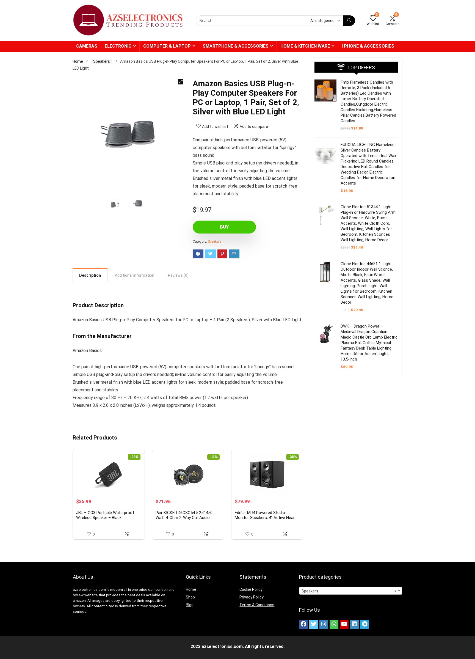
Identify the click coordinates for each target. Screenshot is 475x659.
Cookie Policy (251, 589)
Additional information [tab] (134, 275)
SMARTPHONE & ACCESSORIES (236, 46)
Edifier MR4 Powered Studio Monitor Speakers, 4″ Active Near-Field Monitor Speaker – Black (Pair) (267, 517)
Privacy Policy (251, 597)
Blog (190, 605)
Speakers (101, 61)
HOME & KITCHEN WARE (305, 46)
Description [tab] (90, 275)
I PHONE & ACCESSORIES (368, 46)
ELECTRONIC (118, 46)
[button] (180, 81)
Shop (190, 597)
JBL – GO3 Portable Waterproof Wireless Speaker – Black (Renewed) (105, 517)
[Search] (349, 20)
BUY (224, 227)
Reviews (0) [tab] (178, 275)
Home (78, 61)
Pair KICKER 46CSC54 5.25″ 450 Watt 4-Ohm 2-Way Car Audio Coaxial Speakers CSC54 (184, 517)
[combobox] (350, 591)
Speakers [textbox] (349, 591)
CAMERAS (86, 46)
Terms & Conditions (256, 605)
